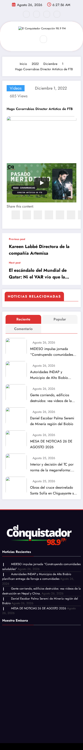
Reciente (23, 319)
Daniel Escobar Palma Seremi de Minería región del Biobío (52, 421)
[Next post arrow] (72, 273)
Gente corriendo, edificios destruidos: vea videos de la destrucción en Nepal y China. (52, 398)
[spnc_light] (53, 39)
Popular (60, 319)
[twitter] (27, 214)
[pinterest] (60, 214)
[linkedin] (38, 214)
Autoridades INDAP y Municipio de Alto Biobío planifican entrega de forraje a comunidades (52, 375)
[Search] (43, 39)
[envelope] (49, 214)
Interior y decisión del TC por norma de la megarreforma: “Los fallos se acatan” (51, 467)
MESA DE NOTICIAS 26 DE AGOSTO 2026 (51, 444)
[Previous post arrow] (72, 247)
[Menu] (30, 39)
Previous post (17, 239)
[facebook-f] (26, 14)
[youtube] (57, 14)
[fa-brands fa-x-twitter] (36, 14)
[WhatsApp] (71, 214)
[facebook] (16, 214)
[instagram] (46, 14)
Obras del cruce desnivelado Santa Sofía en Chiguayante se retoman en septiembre (52, 490)
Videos (15, 88)
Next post (15, 262)
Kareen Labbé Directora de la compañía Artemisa (39, 249)
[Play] (41, 183)
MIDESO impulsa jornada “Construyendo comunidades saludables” (51, 352)
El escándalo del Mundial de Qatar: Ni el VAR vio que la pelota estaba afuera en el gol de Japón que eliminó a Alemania (39, 273)
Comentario (23, 328)
